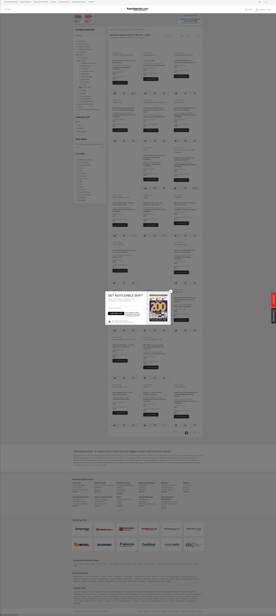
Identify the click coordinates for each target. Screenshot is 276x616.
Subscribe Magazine (158, 320)
